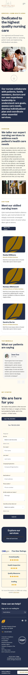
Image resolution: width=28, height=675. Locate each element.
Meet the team (7, 228)
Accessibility (5, 640)
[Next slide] (23, 382)
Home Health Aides (17, 13)
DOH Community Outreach (8, 652)
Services (5, 13)
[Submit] (25, 612)
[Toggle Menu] (24, 4)
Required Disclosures (7, 642)
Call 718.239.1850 (9, 419)
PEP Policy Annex (6, 650)
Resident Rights (6, 644)
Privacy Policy (5, 638)
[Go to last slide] (19, 382)
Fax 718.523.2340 (14, 425)
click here (16, 592)
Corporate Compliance (7, 637)
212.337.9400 (7, 632)
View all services (12, 538)
